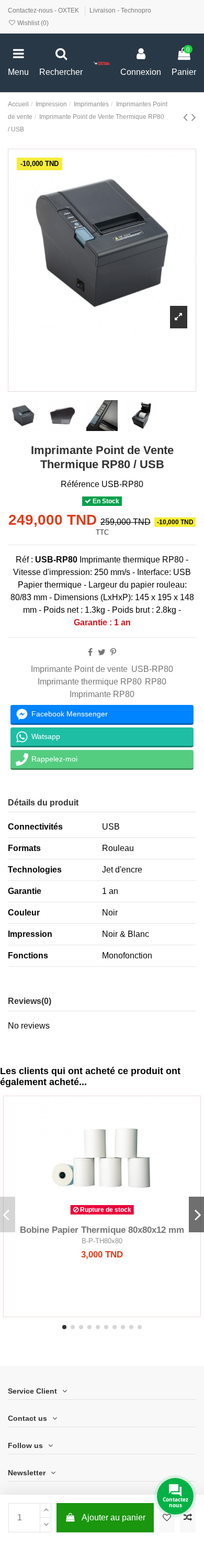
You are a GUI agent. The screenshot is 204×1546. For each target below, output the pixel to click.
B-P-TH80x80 (102, 1241)
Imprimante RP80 (102, 694)
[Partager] (90, 652)
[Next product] (193, 117)
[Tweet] (102, 652)
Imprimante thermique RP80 (90, 681)
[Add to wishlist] (167, 1517)
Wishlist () (32, 23)
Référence (80, 484)
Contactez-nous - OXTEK (44, 10)
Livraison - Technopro (120, 10)
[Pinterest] (113, 652)
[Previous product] (187, 117)
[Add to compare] (188, 1517)
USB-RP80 (152, 669)
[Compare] (102, 1215)
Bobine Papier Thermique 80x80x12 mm (102, 1230)
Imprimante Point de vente (79, 669)
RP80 (155, 681)
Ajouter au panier (113, 1517)
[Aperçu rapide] (118, 1215)
